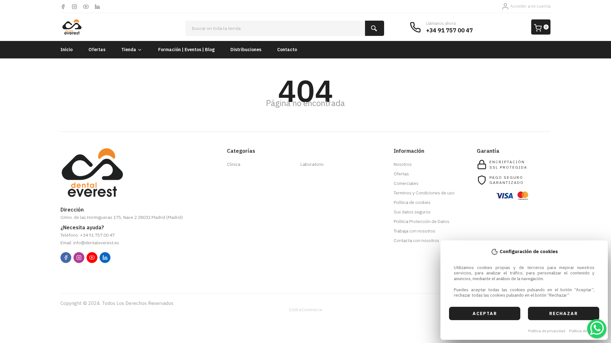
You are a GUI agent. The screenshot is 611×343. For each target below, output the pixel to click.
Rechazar (563, 313)
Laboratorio (312, 164)
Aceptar (485, 313)
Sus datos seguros (412, 212)
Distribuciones (245, 49)
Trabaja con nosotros (414, 231)
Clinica (233, 164)
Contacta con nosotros (416, 240)
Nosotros (403, 164)
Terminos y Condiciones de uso (424, 193)
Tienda (128, 49)
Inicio (66, 49)
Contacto (287, 49)
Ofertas (96, 49)
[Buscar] (374, 28)
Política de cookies (585, 330)
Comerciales (406, 183)
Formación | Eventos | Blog (186, 49)
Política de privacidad (546, 330)
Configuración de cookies (97, 274)
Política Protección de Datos (421, 221)
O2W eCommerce (305, 310)
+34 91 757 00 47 (449, 30)
